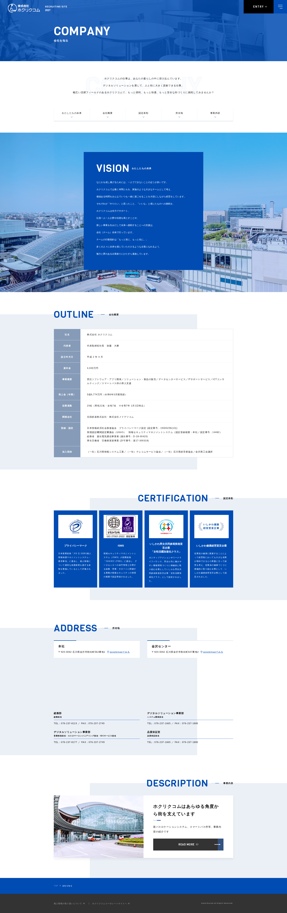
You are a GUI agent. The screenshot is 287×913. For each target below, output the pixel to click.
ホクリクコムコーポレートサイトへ (109, 903)
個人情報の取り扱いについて (68, 903)
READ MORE (186, 844)
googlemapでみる (120, 652)
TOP (56, 886)
